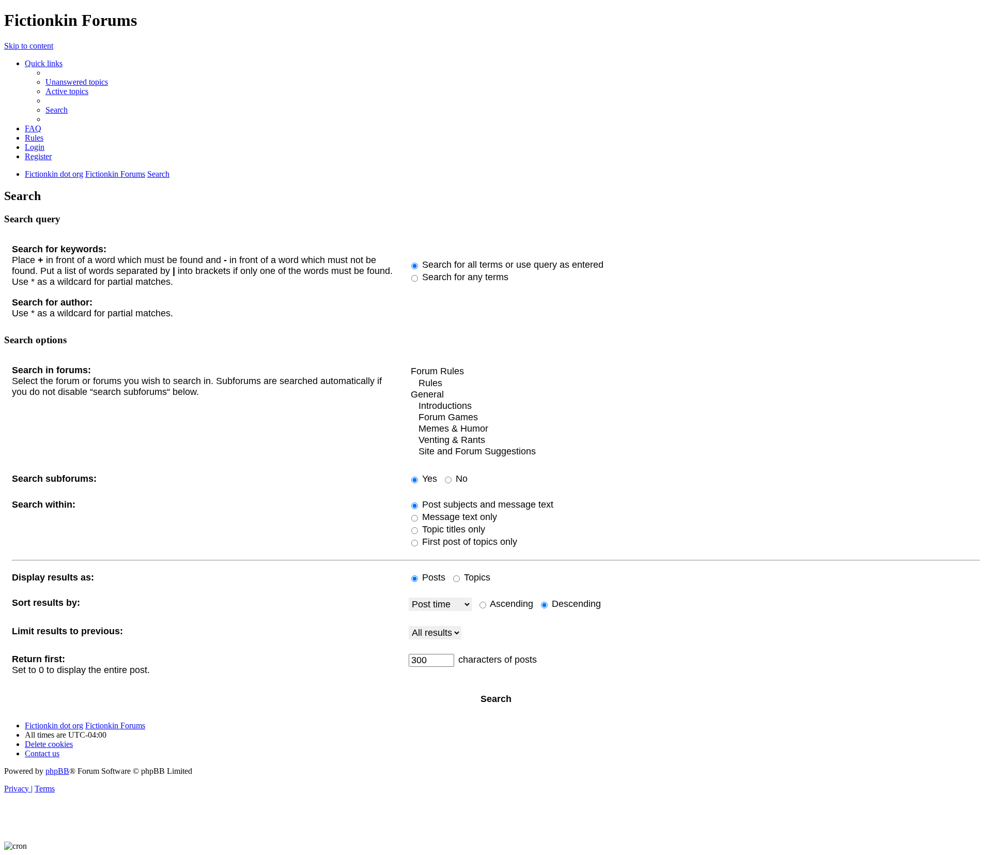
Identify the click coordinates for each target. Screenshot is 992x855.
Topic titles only (452, 529)
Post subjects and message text (486, 504)
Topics (475, 577)
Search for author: (52, 302)
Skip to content (28, 45)
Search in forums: (51, 370)
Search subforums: (54, 479)
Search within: (43, 504)
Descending (575, 604)
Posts (432, 577)
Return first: (38, 659)
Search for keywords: (59, 249)
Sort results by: (46, 603)
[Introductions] (694, 406)
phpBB (57, 771)
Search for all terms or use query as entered (511, 264)
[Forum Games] (694, 417)
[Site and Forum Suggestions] (694, 451)
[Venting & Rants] (694, 440)
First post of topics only (468, 542)
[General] (694, 395)
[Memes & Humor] (694, 429)
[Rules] (694, 383)
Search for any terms (464, 277)
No (460, 479)
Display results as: (53, 577)
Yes (428, 479)
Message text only (458, 517)
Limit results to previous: (67, 631)
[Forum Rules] (694, 371)
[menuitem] (76, 82)
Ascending (510, 604)
